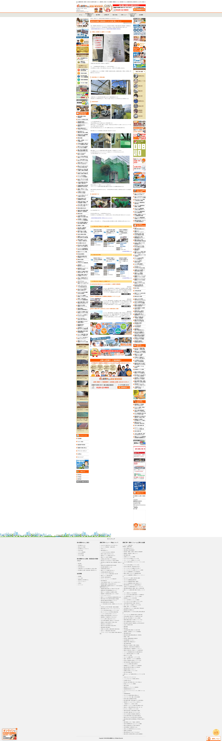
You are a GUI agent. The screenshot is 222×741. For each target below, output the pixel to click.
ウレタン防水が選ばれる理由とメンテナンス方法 (83, 157)
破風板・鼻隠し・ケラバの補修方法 (130, 606)
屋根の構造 (80, 137)
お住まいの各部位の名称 (83, 119)
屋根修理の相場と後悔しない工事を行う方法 (139, 234)
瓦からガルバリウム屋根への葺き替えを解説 (140, 200)
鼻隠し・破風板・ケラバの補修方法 (83, 141)
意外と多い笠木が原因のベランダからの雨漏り (83, 147)
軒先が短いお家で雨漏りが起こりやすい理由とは (83, 246)
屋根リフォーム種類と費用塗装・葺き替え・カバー (140, 252)
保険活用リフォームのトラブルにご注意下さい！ (133, 702)
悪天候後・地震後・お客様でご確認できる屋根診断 (133, 551)
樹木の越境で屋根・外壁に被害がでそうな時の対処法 (140, 381)
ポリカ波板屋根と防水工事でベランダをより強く (140, 414)
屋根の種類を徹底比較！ (137, 249)
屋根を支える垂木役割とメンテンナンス (82, 306)
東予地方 (79, 474)
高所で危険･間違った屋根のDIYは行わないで (132, 662)
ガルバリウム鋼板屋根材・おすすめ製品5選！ (132, 571)
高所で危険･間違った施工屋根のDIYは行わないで (83, 302)
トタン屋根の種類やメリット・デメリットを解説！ (133, 596)
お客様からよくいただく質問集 (129, 556)
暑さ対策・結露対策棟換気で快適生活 (130, 638)
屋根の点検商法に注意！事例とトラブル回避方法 (140, 372)
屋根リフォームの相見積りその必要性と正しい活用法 (140, 352)
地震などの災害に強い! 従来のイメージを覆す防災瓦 (133, 650)
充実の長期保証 (81, 553)
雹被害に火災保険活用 (128, 730)
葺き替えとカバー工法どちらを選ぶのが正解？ (140, 246)
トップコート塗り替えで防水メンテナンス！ (83, 338)
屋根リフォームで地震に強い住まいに (108, 570)
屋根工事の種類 (139, 71)
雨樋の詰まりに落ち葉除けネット (107, 623)
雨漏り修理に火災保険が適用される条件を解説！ (140, 335)
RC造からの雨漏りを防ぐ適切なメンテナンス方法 (83, 312)
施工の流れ (115, 14)
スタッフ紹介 (80, 441)
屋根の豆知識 (80, 259)
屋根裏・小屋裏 (81, 225)
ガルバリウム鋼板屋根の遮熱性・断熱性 (140, 206)
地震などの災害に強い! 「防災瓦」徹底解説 (139, 317)
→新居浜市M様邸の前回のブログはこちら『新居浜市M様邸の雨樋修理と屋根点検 (105, 28)
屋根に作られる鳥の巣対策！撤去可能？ (140, 423)
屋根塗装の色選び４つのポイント (138, 323)
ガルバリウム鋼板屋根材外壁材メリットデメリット (140, 218)
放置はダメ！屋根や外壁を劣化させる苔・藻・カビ (133, 707)
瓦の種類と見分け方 (82, 243)
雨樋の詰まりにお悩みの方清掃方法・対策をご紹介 (140, 417)
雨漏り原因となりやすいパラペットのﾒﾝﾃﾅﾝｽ (83, 163)
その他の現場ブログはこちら (126, 320)
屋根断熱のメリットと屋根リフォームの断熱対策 (83, 328)
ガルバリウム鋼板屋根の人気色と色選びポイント (133, 583)
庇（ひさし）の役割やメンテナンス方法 (83, 315)
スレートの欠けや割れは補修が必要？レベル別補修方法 (134, 594)
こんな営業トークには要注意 (139, 367)
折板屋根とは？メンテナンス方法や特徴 (140, 267)
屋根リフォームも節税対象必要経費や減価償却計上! (140, 437)
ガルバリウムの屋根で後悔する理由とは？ (82, 290)
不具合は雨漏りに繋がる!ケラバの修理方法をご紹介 (133, 616)
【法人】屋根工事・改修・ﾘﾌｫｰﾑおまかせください (140, 434)
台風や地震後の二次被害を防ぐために (140, 308)
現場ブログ (96, 18)
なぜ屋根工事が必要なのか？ (140, 228)
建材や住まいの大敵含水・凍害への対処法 (82, 232)
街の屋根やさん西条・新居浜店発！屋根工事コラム (87, 570)
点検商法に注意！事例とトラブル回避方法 (108, 558)
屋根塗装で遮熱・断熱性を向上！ (130, 641)
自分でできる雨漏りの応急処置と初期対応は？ (140, 332)
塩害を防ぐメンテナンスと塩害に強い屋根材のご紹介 (133, 705)
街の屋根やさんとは (81, 545)
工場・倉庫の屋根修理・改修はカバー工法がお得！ (140, 411)
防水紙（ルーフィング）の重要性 (130, 683)
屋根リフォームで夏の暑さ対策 (106, 575)
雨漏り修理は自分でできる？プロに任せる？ (83, 129)
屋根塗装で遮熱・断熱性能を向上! (139, 329)
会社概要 (141, 14)
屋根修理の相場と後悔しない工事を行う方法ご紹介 (110, 588)
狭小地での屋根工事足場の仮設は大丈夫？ (139, 285)
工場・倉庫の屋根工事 (139, 425)
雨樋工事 (140, 91)
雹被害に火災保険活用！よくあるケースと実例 (140, 338)
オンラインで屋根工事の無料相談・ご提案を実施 (140, 349)
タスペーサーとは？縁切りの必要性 (82, 154)
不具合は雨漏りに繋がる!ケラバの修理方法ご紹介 (83, 144)
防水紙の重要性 (81, 254)
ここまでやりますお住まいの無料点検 (132, 15)
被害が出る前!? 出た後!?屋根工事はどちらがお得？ (140, 364)
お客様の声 (106, 14)
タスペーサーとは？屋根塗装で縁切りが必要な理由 (133, 614)
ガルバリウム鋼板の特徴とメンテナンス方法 (83, 296)
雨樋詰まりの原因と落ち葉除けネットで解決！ (140, 420)
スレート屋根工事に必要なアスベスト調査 (131, 653)
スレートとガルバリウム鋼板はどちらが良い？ (140, 194)
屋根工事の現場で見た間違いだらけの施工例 (139, 320)
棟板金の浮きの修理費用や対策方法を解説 (83, 135)
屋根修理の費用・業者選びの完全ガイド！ (83, 122)
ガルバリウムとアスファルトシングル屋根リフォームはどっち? (83, 282)
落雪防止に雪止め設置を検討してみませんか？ (109, 615)
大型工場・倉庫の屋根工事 (106, 577)
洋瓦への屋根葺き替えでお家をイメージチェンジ (83, 278)
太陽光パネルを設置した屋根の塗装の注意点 (140, 270)
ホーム (80, 14)
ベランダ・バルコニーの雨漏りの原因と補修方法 (83, 173)
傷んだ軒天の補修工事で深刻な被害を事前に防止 (83, 150)
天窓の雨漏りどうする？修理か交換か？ (83, 322)
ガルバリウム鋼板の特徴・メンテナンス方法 (132, 657)
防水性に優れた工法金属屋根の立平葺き (82, 199)
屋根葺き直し (141, 101)
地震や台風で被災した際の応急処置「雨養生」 (83, 202)
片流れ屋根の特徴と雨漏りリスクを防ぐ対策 (83, 216)
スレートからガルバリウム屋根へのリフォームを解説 (140, 197)
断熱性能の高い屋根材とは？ (81, 325)
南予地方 (79, 479)
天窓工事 (140, 116)
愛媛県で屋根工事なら (82, 447)
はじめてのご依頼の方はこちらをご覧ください (109, 545)
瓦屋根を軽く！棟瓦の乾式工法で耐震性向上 (132, 646)
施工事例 (98, 14)
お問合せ (79, 583)
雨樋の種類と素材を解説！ (106, 627)
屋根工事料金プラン (104, 550)
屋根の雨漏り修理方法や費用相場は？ (83, 309)
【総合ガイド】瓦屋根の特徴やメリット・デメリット (133, 586)
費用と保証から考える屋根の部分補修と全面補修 (110, 598)
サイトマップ (80, 457)
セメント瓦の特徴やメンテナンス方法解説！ (83, 176)
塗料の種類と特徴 (139, 449)
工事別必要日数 (138, 290)
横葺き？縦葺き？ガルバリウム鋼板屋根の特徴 (140, 215)
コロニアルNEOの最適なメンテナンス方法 (140, 282)
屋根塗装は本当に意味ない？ (81, 126)
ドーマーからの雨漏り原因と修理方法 (82, 319)
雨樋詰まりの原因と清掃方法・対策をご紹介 (109, 622)
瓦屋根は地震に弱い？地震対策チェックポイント (140, 314)
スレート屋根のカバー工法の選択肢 (140, 255)
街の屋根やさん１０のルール (83, 548)
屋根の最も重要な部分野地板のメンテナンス (82, 257)
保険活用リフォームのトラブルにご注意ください (140, 384)
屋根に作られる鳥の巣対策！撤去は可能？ (108, 625)
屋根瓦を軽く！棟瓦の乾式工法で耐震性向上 (139, 311)
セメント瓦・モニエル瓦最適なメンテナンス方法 (83, 180)
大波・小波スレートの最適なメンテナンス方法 (83, 189)
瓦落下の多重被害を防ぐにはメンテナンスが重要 (140, 302)
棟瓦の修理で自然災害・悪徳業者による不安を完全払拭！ (134, 623)
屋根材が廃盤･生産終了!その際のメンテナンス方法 (133, 619)
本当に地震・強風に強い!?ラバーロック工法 (132, 712)
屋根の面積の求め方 (82, 208)
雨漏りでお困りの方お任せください (107, 553)
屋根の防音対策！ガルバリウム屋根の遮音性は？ (140, 221)
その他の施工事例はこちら (127, 251)
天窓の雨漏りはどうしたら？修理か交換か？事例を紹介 (134, 608)
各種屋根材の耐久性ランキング (129, 688)
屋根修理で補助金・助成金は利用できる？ (139, 341)
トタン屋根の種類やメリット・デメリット (139, 264)
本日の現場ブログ (81, 566)
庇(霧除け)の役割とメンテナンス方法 (82, 192)
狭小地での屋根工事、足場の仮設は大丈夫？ (132, 566)
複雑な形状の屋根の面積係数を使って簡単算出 (83, 211)
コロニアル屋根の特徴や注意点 (138, 261)
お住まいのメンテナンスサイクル (130, 677)
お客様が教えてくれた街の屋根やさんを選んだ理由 (87, 568)
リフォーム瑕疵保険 (81, 552)
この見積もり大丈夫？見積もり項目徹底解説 (139, 361)
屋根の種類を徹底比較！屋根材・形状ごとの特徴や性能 (134, 588)
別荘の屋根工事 (138, 431)
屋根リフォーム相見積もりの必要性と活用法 (109, 592)
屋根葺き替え (141, 75)
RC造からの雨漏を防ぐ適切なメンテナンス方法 (132, 660)
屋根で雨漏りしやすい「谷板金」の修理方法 (82, 240)
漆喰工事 (140, 86)
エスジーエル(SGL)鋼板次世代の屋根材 (83, 293)
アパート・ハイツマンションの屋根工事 (139, 428)
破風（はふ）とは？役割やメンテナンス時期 (83, 341)
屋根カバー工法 (141, 81)
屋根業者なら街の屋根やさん (83, 579)
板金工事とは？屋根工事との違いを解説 (83, 132)
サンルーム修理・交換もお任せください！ (140, 408)
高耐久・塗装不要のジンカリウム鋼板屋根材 (83, 299)
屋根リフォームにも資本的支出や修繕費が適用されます (111, 597)
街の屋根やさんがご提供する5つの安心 (89, 15)
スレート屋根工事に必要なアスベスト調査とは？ (83, 335)
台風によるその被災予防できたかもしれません (140, 299)
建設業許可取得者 (81, 444)
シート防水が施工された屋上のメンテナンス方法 (83, 160)
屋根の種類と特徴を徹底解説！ (82, 117)
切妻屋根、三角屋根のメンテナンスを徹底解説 (83, 220)
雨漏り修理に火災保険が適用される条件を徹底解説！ (133, 733)
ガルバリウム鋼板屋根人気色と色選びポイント (140, 209)
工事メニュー (124, 14)
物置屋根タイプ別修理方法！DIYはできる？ (139, 405)
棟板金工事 (140, 106)
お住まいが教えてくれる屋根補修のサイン (140, 243)
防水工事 (140, 96)
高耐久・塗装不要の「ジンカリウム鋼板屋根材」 (133, 658)
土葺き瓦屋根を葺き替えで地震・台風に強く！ (83, 183)
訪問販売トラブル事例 (139, 369)
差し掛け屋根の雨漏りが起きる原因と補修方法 (83, 223)
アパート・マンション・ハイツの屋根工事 (108, 578)
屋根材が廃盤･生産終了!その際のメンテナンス (83, 275)
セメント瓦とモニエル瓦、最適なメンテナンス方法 (133, 601)
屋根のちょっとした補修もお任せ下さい (108, 555)
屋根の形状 (80, 213)
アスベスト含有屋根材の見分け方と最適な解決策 (83, 249)
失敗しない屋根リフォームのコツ (139, 231)
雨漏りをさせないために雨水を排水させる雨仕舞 (83, 237)
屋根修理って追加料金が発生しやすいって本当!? (140, 378)
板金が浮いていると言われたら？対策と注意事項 (140, 375)
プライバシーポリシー (82, 450)
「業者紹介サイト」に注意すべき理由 (139, 387)
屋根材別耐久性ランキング (81, 265)
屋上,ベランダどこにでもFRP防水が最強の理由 (83, 167)
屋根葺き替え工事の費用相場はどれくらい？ (140, 237)
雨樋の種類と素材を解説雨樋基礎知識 (83, 332)
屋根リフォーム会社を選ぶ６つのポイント (140, 294)
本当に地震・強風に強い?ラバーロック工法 (83, 205)
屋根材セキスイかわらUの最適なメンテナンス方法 (140, 279)
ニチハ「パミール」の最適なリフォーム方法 (132, 560)
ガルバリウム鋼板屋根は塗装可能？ (140, 203)
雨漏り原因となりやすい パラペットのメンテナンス (110, 608)
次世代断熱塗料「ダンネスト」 (138, 326)
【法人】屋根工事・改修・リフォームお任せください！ (111, 582)
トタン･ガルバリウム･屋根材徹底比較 (82, 286)
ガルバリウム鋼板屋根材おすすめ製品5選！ (140, 212)
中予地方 (79, 476)
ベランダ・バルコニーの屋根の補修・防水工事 (109, 573)
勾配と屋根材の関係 (82, 234)
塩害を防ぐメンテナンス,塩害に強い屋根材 (83, 269)
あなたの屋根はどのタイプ (128, 548)
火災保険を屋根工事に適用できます (107, 572)
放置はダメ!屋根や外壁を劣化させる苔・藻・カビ (83, 272)
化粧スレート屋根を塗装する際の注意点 (139, 273)
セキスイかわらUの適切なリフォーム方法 (131, 558)
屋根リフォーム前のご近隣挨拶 (106, 557)
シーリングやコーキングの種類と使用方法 (83, 196)
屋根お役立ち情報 (138, 296)
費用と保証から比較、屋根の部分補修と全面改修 (140, 240)
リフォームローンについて (106, 595)
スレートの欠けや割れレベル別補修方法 (139, 258)
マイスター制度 (81, 555)
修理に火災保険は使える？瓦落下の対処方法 (140, 305)
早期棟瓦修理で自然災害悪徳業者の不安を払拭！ (83, 186)
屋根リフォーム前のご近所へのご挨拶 (139, 355)
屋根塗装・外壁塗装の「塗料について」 (131, 553)
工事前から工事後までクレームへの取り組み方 (140, 358)
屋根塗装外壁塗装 (140, 111)
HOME (91, 18)
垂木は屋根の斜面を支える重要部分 (107, 602)
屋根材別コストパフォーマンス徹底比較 (83, 262)
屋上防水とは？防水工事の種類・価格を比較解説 (83, 170)
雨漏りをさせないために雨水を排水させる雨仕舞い (133, 717)
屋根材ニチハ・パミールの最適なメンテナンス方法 (140, 276)
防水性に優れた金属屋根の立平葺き (130, 698)
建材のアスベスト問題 (82, 251)
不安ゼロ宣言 (80, 550)
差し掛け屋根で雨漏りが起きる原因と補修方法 (132, 715)
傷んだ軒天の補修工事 (128, 672)
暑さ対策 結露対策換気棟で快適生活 (82, 228)
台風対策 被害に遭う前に (105, 568)
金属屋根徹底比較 (127, 693)
